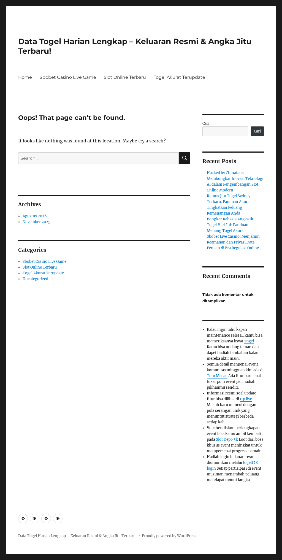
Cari (205, 123)
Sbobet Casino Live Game (68, 77)
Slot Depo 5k (227, 439)
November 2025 (36, 222)
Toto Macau (217, 376)
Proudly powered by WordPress (169, 536)
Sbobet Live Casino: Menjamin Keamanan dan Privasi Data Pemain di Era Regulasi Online (233, 242)
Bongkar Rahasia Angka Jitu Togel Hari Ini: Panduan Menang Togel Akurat (231, 225)
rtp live (246, 399)
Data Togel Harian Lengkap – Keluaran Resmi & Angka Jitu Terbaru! (77, 536)
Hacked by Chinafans (225, 173)
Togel (249, 341)
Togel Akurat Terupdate (179, 77)
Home (25, 77)
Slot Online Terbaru (125, 77)
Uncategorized (35, 279)
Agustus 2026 (35, 216)
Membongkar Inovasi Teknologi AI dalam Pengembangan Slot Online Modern (235, 184)
